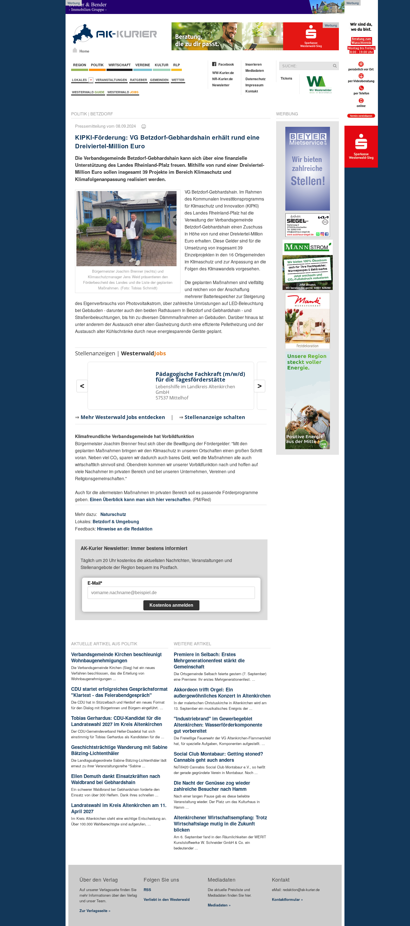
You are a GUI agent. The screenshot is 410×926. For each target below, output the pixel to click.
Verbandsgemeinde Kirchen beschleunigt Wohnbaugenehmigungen (116, 657)
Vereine (142, 64)
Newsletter (221, 84)
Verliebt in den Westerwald (167, 899)
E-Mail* (95, 583)
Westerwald (88, 92)
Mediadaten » (219, 905)
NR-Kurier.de (222, 78)
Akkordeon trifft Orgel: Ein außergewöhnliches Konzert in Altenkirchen (222, 692)
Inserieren (253, 64)
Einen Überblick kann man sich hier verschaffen (140, 499)
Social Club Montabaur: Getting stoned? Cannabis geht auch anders (218, 756)
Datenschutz (255, 78)
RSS (147, 889)
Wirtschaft (119, 64)
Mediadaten (254, 70)
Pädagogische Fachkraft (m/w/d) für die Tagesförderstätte (200, 376)
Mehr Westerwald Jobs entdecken (123, 417)
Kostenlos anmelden (171, 605)
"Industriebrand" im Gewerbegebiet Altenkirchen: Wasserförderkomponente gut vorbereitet (218, 724)
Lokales (80, 80)
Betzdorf (101, 113)
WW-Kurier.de (223, 72)
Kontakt (251, 91)
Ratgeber (138, 80)
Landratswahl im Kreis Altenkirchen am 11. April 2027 (119, 808)
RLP (176, 64)
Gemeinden (159, 80)
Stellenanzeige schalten (215, 417)
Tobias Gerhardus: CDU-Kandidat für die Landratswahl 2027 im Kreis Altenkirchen (116, 721)
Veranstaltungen (111, 80)
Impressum (254, 84)
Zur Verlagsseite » (94, 910)
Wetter (178, 80)
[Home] (75, 50)
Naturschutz (113, 514)
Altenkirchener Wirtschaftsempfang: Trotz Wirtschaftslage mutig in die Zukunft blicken (220, 823)
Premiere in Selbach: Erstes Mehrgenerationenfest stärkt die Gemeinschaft (209, 660)
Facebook (226, 64)
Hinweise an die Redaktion (125, 528)
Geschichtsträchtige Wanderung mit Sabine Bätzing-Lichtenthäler (119, 750)
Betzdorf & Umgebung (116, 521)
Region (79, 64)
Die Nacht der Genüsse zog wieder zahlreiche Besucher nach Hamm (212, 785)
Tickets (286, 78)
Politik (97, 64)
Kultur (161, 64)
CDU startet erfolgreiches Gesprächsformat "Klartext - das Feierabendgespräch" (119, 691)
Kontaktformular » (287, 899)
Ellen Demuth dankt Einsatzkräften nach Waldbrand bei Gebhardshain (115, 779)
